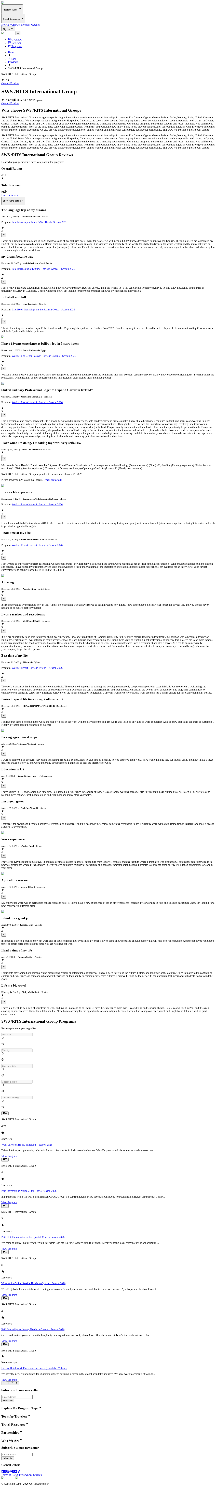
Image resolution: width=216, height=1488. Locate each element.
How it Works (8, 24)
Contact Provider (10, 83)
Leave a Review (10, 195)
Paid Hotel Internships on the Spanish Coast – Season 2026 (43, 309)
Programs (16, 46)
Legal (30, 1474)
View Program (9, 1156)
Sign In (6, 29)
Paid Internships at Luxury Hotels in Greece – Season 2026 (43, 268)
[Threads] (5, 1471)
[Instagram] (8, 1471)
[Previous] (3, 1383)
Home (11, 52)
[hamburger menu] (18, 33)
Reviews (16, 42)
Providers (13, 61)
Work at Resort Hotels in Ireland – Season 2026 (37, 402)
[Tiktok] (19, 1471)
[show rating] (3, 235)
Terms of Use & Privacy (14, 1474)
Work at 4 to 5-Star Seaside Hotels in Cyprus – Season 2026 (44, 355)
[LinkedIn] (16, 1471)
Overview (16, 39)
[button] (108, 1034)
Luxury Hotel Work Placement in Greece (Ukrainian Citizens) (34, 1368)
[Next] (16, 1383)
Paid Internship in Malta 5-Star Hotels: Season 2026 (39, 222)
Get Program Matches (28, 24)
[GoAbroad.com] (8, 2)
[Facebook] (2, 1471)
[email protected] (53, 479)
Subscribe (7, 1400)
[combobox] (17, 1034)
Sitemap (37, 1474)
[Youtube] (10, 1471)
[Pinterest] (13, 1471)
